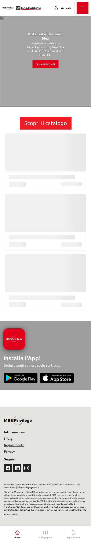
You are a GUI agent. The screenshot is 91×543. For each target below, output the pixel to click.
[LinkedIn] (17, 468)
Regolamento (14, 444)
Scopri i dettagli (45, 64)
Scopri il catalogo (45, 123)
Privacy (9, 451)
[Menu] (82, 8)
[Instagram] (27, 468)
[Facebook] (8, 468)
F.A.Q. (8, 438)
